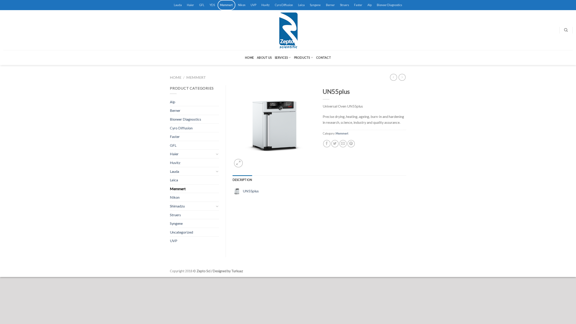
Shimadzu (177, 206)
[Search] (566, 30)
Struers (344, 5)
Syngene (315, 5)
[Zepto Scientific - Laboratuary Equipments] (288, 30)
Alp (369, 5)
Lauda (178, 5)
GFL (201, 5)
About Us (264, 57)
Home (249, 57)
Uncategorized (181, 232)
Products (302, 57)
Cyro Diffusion (284, 5)
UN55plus (251, 191)
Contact (323, 57)
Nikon (241, 5)
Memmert (226, 5)
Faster (358, 5)
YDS (212, 5)
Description (242, 180)
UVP (253, 5)
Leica (301, 5)
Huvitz (265, 5)
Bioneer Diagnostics (389, 5)
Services (281, 57)
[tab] (242, 179)
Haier (190, 5)
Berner (330, 5)
